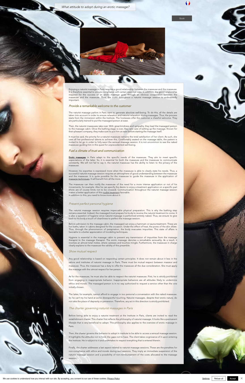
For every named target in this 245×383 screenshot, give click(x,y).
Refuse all (218, 378)
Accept (233, 378)
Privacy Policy (113, 378)
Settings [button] (206, 378)
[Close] (241, 378)
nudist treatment (111, 192)
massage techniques (79, 179)
